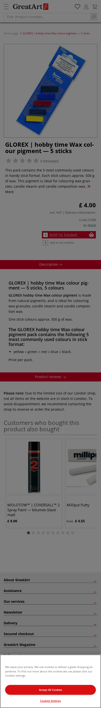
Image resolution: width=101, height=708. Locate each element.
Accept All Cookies (50, 690)
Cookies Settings (50, 701)
